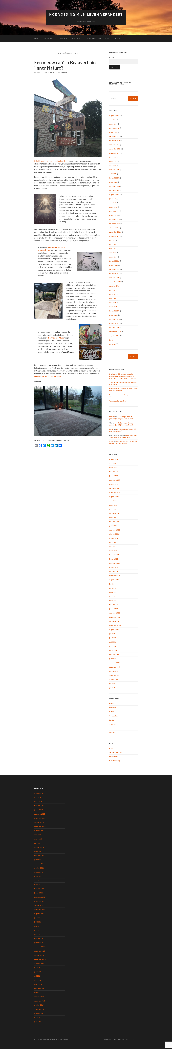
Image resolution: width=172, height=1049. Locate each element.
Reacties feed (113, 756)
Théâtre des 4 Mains (55, 338)
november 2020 (114, 273)
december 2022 (114, 186)
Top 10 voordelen (94, 38)
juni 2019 (112, 344)
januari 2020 (113, 315)
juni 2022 (112, 199)
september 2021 (115, 232)
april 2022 (112, 203)
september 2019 (115, 332)
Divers (111, 703)
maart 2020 (113, 307)
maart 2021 (113, 257)
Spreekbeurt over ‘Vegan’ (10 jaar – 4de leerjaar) (123, 436)
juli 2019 (112, 340)
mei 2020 (112, 298)
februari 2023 (114, 178)
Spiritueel (112, 724)
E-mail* (111, 58)
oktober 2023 (114, 170)
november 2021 (114, 224)
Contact (116, 38)
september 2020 (115, 282)
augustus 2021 (114, 236)
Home (36, 38)
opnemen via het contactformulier (47, 376)
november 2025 (114, 140)
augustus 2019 (114, 336)
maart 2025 (113, 161)
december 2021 (114, 219)
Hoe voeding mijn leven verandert (86, 14)
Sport (111, 728)
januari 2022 (113, 215)
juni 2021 (112, 244)
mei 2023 (112, 174)
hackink (112, 417)
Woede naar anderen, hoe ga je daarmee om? (122, 396)
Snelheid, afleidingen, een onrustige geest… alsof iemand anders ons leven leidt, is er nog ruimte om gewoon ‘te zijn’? (123, 376)
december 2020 (114, 269)
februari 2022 (114, 211)
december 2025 (114, 136)
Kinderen (112, 707)
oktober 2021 (114, 228)
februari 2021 (114, 261)
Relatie (111, 720)
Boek (107, 38)
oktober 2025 (114, 145)
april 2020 (112, 302)
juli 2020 (112, 290)
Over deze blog (77, 38)
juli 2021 (112, 240)
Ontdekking (113, 716)
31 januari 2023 (40, 73)
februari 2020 (114, 311)
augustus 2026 (114, 115)
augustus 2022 (114, 194)
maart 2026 (113, 124)
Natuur (111, 712)
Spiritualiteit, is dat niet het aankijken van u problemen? (123, 383)
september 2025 (115, 149)
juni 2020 (112, 294)
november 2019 (114, 323)
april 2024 (112, 165)
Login (111, 748)
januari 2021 (113, 265)
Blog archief (48, 38)
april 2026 (112, 120)
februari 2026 (114, 128)
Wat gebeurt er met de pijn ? (118, 401)
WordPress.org (114, 761)
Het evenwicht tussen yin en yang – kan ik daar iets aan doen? (123, 389)
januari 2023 (113, 182)
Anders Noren (124, 1039)
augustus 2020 (114, 286)
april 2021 (112, 253)
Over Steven (62, 38)
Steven (52, 73)
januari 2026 (113, 132)
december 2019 (114, 319)
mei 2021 (112, 248)
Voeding (112, 732)
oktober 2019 (114, 327)
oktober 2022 (114, 190)
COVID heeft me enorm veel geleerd (49, 161)
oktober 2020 (114, 278)
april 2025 (112, 157)
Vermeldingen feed (115, 752)
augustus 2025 (114, 153)
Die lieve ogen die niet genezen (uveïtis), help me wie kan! (121, 418)
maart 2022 (113, 207)
